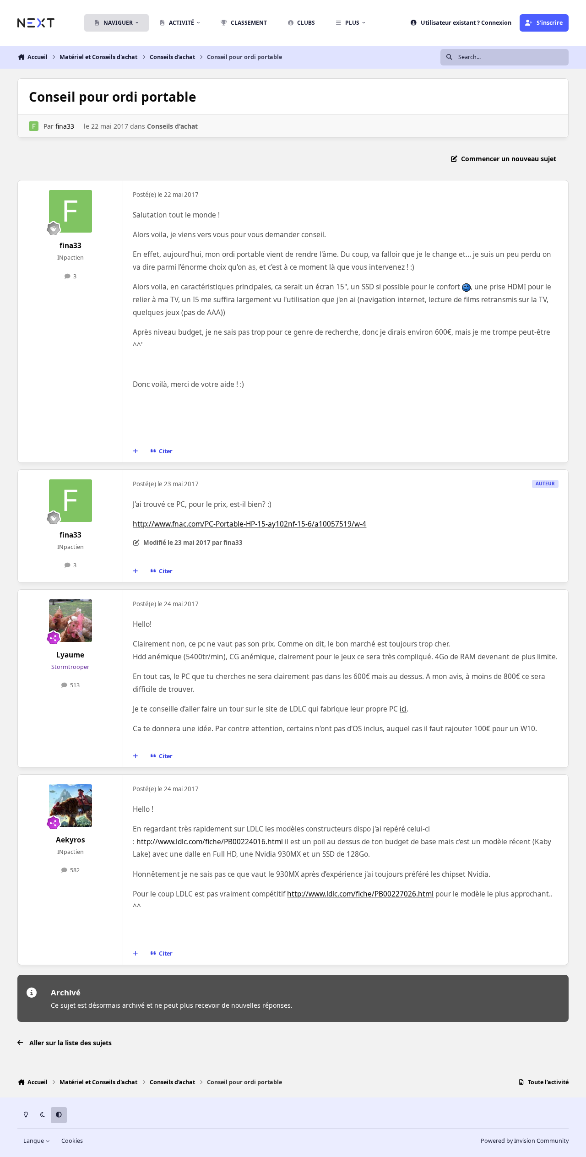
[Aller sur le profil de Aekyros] (70, 805)
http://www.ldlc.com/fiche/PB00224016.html (209, 842)
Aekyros (70, 840)
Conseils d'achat (172, 126)
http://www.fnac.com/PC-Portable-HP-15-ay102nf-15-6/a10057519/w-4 (249, 524)
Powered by (525, 1141)
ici (403, 709)
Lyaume (70, 655)
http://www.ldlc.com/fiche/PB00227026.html (360, 894)
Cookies (72, 1141)
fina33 (64, 126)
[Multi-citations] (135, 451)
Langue (34, 1141)
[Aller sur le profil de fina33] (33, 126)
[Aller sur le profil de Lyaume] (70, 620)
